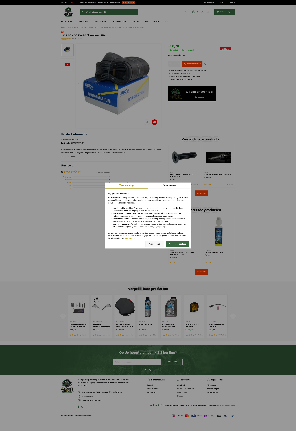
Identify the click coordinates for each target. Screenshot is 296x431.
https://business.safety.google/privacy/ (150, 227)
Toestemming (126, 185)
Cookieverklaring (131, 238)
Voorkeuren (169, 185)
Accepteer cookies (177, 244)
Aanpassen (154, 244)
